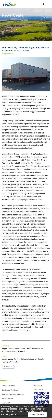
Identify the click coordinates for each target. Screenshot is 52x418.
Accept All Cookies (37, 414)
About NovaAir (8, 386)
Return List (8, 367)
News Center (7, 399)
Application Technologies (13, 394)
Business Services (10, 390)
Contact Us (6, 403)
